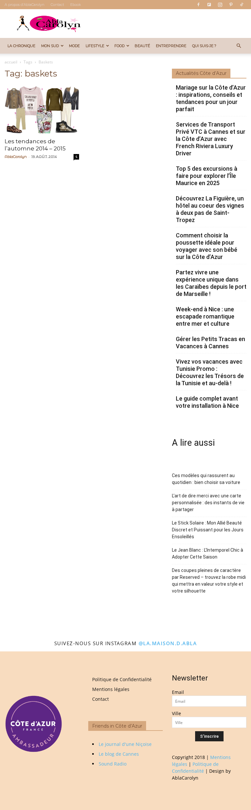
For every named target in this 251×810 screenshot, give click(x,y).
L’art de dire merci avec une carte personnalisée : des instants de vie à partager (208, 502)
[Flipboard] (209, 4)
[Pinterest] (231, 4)
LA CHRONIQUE (21, 45)
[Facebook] (198, 4)
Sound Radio (112, 764)
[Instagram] (220, 4)
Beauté (142, 45)
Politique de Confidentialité (122, 679)
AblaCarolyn (16, 156)
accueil (11, 62)
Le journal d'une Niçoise (125, 744)
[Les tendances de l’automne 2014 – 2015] (42, 109)
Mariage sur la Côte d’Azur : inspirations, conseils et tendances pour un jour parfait (211, 98)
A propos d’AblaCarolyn (24, 4)
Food (119, 45)
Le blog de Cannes (119, 754)
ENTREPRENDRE (171, 45)
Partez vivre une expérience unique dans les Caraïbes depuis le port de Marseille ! (211, 283)
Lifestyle (95, 45)
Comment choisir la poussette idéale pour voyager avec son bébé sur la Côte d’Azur (206, 246)
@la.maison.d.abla (168, 643)
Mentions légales (110, 689)
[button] (238, 46)
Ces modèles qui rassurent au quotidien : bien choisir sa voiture (206, 479)
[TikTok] (241, 4)
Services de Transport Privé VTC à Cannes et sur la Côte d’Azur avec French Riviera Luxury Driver (210, 139)
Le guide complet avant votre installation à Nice (207, 402)
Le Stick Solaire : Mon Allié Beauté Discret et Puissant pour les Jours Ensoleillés (207, 529)
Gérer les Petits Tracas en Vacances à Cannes (210, 343)
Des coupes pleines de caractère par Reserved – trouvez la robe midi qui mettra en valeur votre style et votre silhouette (209, 581)
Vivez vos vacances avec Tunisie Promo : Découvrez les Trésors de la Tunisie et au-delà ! (210, 372)
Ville (176, 713)
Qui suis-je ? (204, 45)
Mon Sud (50, 45)
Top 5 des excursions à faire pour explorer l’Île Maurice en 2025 (206, 175)
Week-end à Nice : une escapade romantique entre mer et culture (205, 316)
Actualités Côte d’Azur (201, 73)
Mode (74, 45)
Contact (57, 4)
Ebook (75, 4)
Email (178, 692)
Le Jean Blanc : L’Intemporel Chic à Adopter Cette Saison (207, 553)
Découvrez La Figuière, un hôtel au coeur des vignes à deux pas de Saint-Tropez (210, 209)
